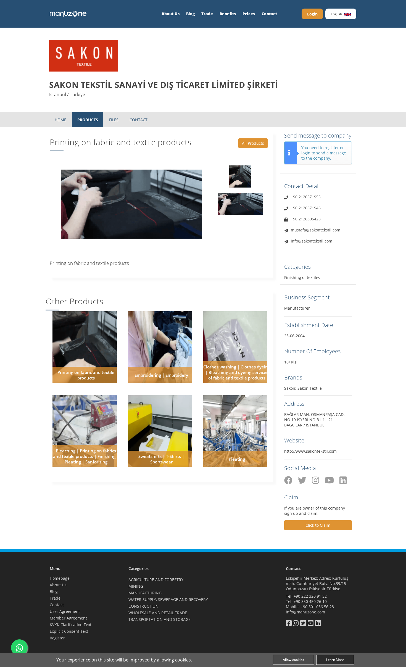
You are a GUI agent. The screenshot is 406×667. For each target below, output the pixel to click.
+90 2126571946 (306, 207)
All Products (253, 143)
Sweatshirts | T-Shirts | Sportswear (161, 459)
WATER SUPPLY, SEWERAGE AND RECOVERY (168, 599)
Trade (207, 13)
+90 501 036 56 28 (317, 606)
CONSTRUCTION (143, 606)
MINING (135, 586)
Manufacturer (297, 308)
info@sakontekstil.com (311, 241)
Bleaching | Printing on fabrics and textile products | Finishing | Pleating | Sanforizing (86, 456)
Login (312, 14)
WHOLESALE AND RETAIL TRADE (157, 612)
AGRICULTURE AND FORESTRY (155, 579)
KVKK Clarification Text (70, 624)
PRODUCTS (87, 119)
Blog (190, 13)
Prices (248, 13)
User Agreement (65, 611)
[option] (131, 204)
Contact (269, 13)
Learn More (335, 659)
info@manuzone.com (305, 612)
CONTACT (138, 119)
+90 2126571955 (306, 196)
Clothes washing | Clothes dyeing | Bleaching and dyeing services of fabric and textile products (236, 372)
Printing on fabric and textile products (85, 375)
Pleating (237, 459)
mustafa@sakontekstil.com (315, 230)
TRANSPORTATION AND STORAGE (159, 619)
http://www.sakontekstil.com (310, 451)
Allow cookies (293, 659)
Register (57, 637)
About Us (171, 13)
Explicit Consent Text (69, 631)
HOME (60, 119)
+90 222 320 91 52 (310, 596)
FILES (113, 119)
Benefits (228, 13)
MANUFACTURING (145, 592)
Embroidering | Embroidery (161, 375)
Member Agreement (68, 618)
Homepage (60, 578)
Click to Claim (317, 525)
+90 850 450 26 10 (310, 601)
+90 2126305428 (306, 219)
